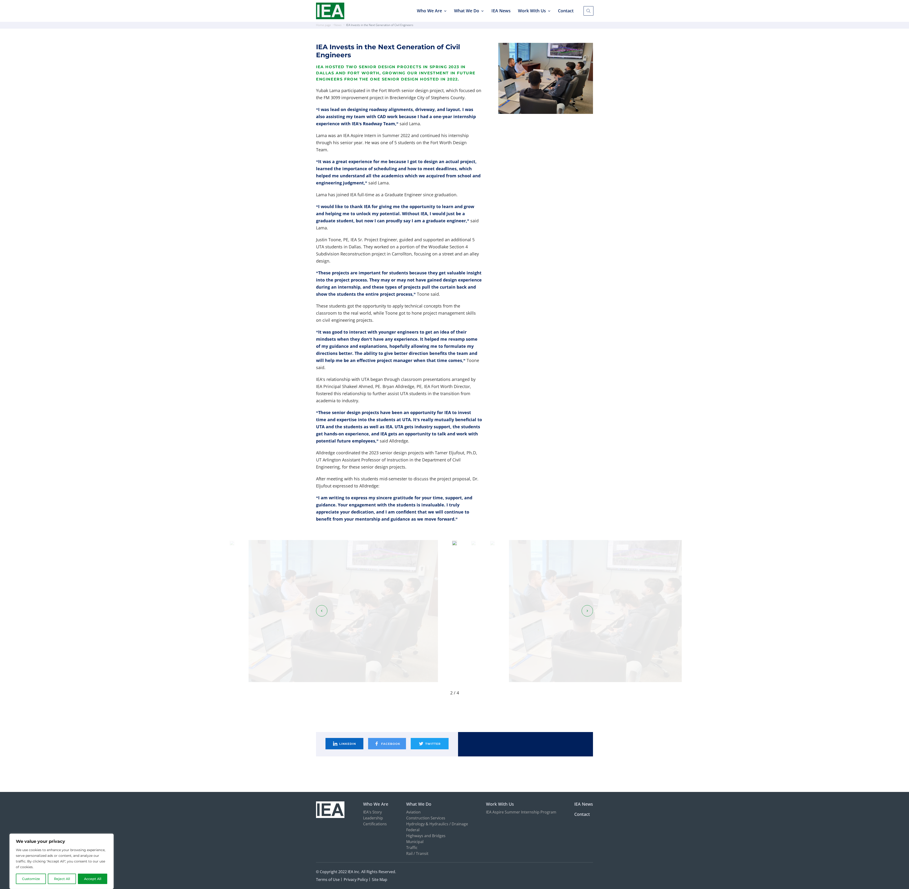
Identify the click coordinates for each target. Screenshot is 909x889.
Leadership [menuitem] (373, 818)
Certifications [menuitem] (375, 823)
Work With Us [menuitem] (532, 10)
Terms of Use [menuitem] (328, 879)
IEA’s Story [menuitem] (372, 812)
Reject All (62, 879)
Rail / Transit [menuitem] (417, 853)
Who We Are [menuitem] (429, 10)
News (338, 25)
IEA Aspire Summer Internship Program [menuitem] (521, 812)
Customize (31, 879)
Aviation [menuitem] (413, 812)
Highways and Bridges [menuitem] (426, 835)
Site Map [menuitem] (379, 879)
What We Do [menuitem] (466, 10)
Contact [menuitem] (566, 10)
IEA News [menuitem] (501, 10)
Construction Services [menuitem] (425, 818)
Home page (323, 25)
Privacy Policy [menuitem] (356, 879)
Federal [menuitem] (412, 829)
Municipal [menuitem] (414, 841)
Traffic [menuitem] (412, 847)
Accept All (92, 879)
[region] (61, 861)
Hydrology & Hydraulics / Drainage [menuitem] (437, 823)
